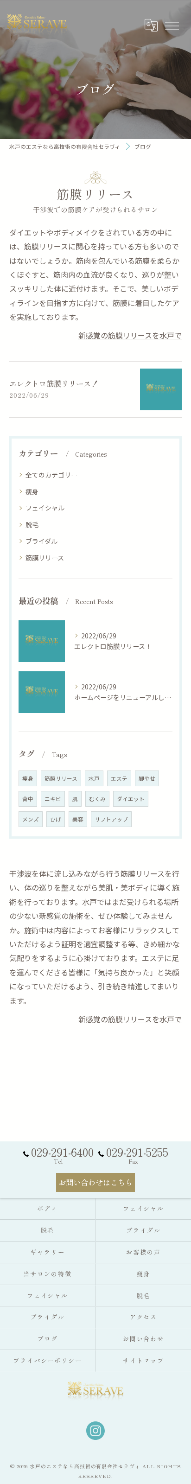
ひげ (55, 819)
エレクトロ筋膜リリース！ (53, 383)
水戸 (94, 778)
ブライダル (41, 541)
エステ (119, 778)
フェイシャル (44, 507)
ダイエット (131, 799)
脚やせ (147, 778)
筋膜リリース (44, 557)
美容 (77, 819)
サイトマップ (144, 1360)
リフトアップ (111, 819)
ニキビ (53, 799)
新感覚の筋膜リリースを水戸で (130, 335)
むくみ (97, 799)
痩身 (31, 491)
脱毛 (31, 524)
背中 (27, 799)
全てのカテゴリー (51, 474)
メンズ (30, 819)
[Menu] (171, 25)
